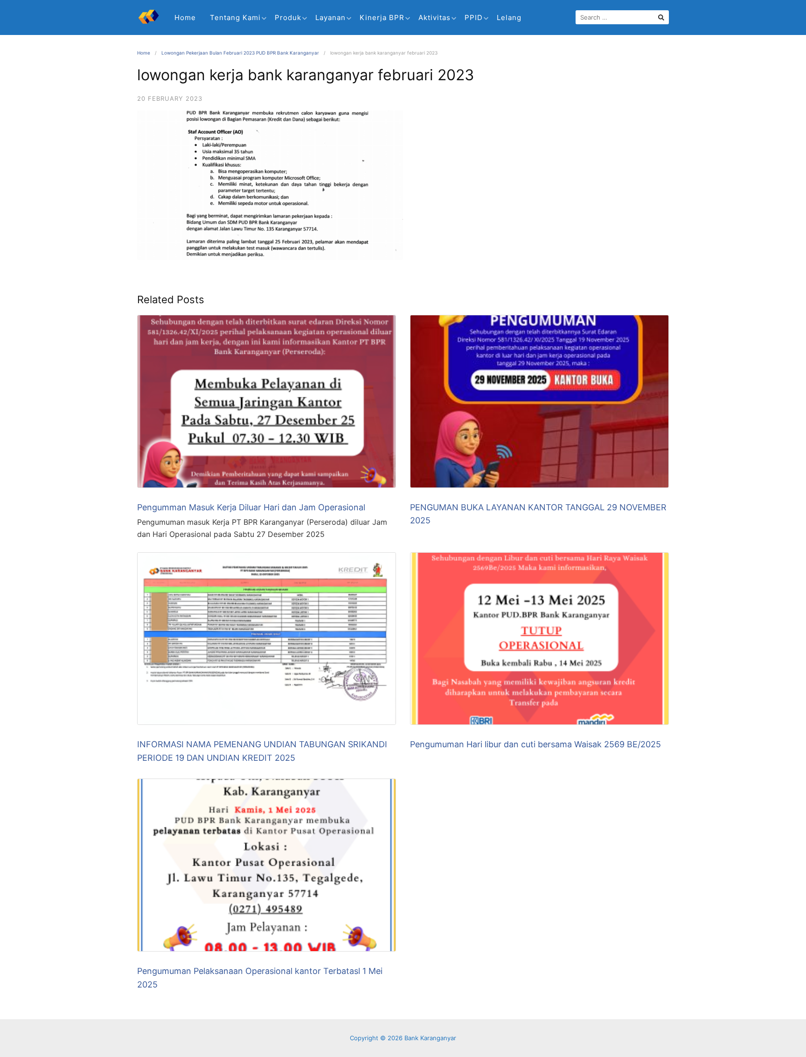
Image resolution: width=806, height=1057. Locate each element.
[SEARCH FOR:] (622, 17)
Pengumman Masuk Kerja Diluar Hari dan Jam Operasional (251, 507)
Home (185, 17)
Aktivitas (434, 17)
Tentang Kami (235, 17)
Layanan (330, 17)
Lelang (509, 17)
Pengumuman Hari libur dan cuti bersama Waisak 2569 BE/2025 (535, 744)
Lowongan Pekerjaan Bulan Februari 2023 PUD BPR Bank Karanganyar (240, 53)
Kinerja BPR (382, 17)
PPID (474, 17)
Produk (288, 17)
